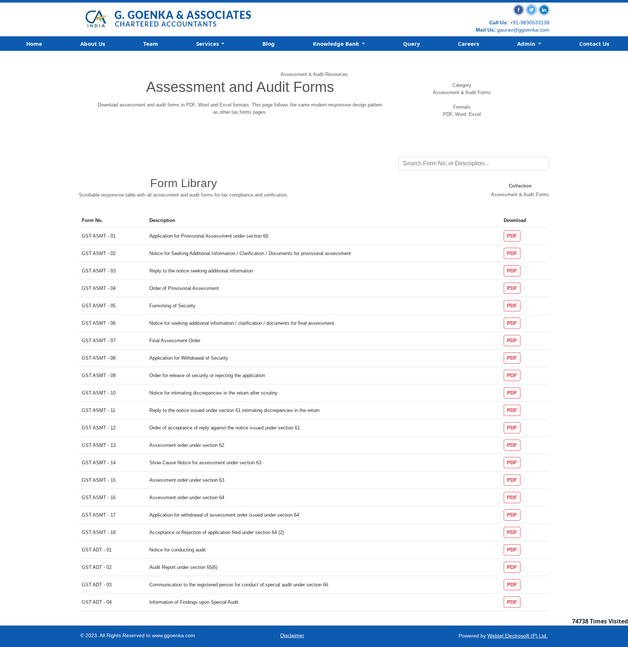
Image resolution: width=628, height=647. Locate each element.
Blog (268, 43)
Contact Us (594, 43)
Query (411, 43)
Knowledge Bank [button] (337, 43)
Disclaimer (292, 635)
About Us (92, 43)
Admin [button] (527, 43)
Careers (468, 43)
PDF (512, 236)
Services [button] (208, 43)
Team (150, 43)
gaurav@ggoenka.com (523, 30)
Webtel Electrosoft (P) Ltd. (517, 636)
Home (34, 43)
